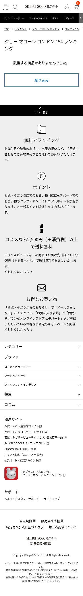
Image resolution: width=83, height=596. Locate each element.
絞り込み (42, 80)
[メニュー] (5, 7)
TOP (6, 29)
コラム (9, 404)
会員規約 (25, 521)
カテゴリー (13, 346)
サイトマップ (52, 499)
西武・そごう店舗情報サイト (21, 426)
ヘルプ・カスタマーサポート (21, 499)
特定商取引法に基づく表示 (24, 527)
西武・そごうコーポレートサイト (24, 432)
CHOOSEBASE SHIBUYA (18, 449)
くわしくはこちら (16, 271)
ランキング (21, 29)
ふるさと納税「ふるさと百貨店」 (24, 455)
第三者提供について (63, 527)
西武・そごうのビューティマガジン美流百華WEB (34, 437)
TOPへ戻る (41, 112)
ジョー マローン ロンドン (46, 29)
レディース (68, 18)
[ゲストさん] (67, 7)
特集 (8, 394)
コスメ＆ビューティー (13, 18)
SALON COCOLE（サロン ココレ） (25, 443)
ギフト (55, 18)
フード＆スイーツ (38, 18)
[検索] (15, 7)
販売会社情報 (50, 521)
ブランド (11, 356)
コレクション (72, 29)
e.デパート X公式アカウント (21, 460)
